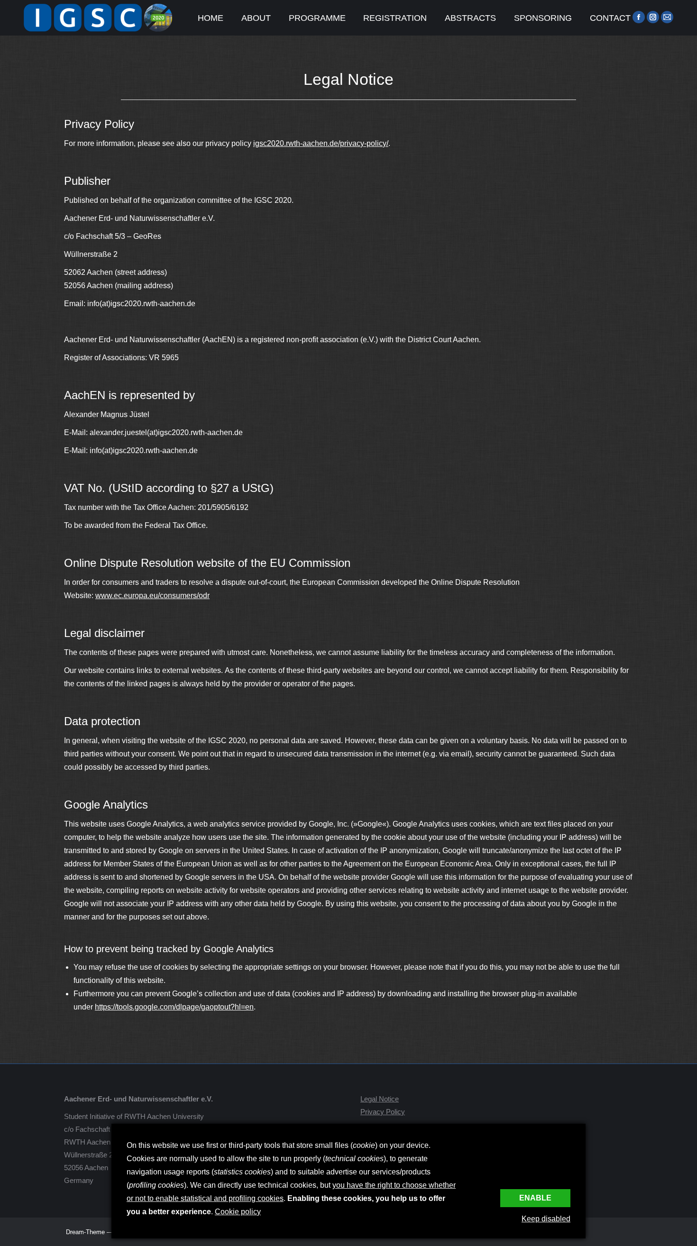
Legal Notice (379, 1099)
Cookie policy (238, 1212)
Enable (535, 1198)
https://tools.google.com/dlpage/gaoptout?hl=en (174, 1007)
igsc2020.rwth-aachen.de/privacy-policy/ (320, 143)
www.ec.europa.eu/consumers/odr (152, 595)
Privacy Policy (382, 1112)
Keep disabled (546, 1219)
